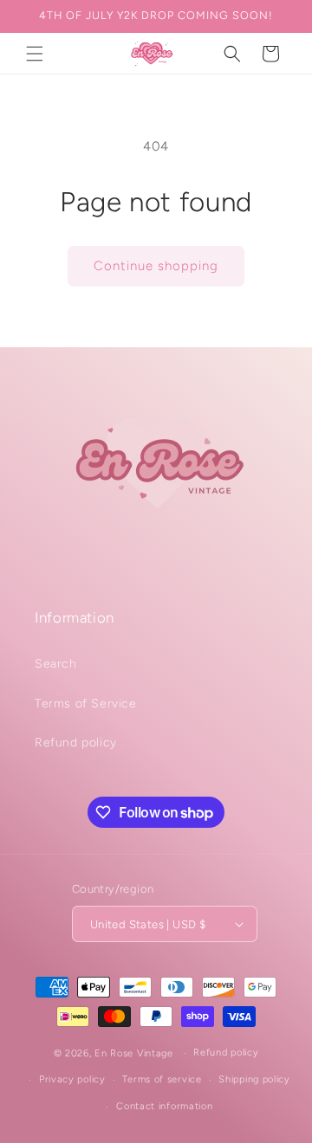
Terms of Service (86, 703)
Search (56, 663)
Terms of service (161, 1079)
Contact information (164, 1106)
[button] (35, 54)
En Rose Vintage (133, 1053)
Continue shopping (156, 266)
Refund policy (76, 742)
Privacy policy (72, 1079)
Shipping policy (254, 1079)
